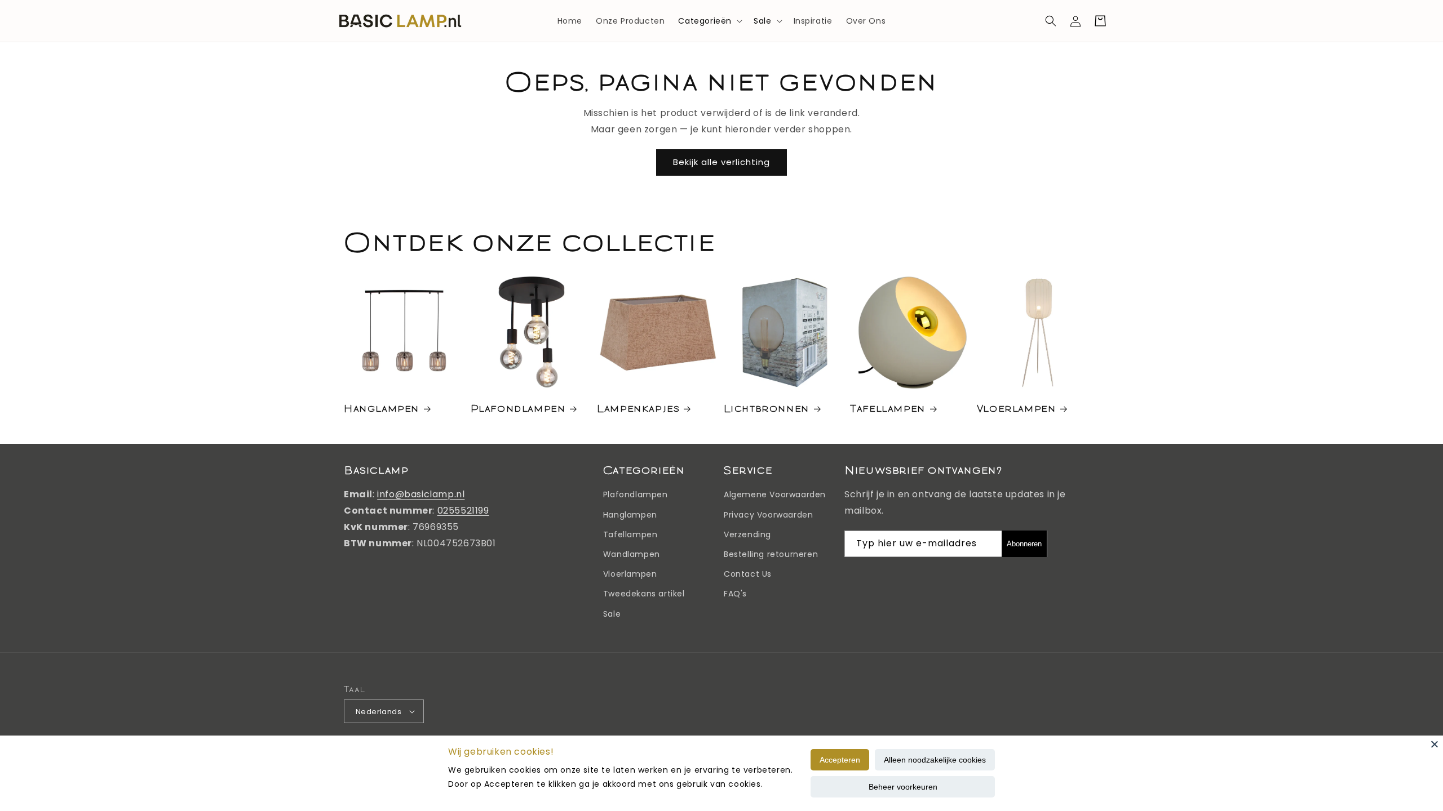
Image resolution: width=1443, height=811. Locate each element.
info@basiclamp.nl (420, 494)
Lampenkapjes (638, 408)
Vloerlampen (1016, 408)
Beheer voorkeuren (903, 786)
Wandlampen (631, 554)
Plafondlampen (518, 408)
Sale (762, 20)
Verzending (747, 534)
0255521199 (463, 510)
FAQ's (735, 593)
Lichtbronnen (766, 408)
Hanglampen (381, 408)
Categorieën (705, 20)
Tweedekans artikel (644, 593)
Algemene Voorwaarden (775, 494)
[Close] (1434, 744)
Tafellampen (888, 408)
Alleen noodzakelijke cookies (935, 759)
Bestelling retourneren (771, 554)
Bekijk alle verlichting (721, 162)
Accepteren (840, 759)
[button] (709, 21)
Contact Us (748, 574)
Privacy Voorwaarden (768, 514)
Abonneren (1024, 544)
